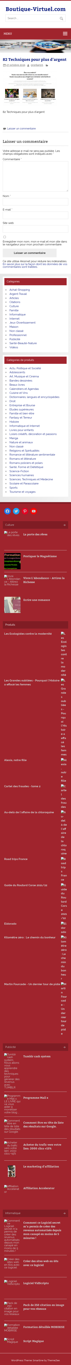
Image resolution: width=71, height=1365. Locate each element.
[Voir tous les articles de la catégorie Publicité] (64, 1047)
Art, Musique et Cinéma (24, 376)
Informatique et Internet (24, 426)
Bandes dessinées (20, 380)
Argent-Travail (18, 294)
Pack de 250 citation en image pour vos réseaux (43, 1306)
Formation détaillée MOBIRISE (43, 1327)
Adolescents (17, 372)
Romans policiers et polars (26, 463)
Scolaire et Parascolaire (24, 483)
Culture (14, 306)
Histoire (14, 421)
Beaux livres (17, 384)
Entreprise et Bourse (22, 405)
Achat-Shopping (19, 289)
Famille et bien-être (21, 413)
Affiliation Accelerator (38, 1188)
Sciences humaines (21, 475)
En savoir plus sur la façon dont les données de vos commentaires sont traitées (35, 265)
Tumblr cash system (37, 1056)
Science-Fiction (19, 471)
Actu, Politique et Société (25, 368)
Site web (8, 223)
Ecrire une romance (36, 600)
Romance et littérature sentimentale (32, 454)
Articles (14, 298)
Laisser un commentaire (21, 128)
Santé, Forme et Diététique (26, 467)
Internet (14, 318)
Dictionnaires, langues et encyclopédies (34, 397)
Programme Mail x (35, 1097)
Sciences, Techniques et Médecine (31, 479)
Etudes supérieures (21, 409)
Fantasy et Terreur (20, 417)
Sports (13, 487)
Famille (14, 310)
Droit (12, 401)
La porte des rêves (35, 534)
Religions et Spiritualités (24, 450)
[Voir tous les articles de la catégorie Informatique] (64, 1213)
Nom (7, 196)
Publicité (14, 339)
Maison (13, 326)
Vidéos (13, 347)
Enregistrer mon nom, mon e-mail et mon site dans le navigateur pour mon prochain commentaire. (35, 243)
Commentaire (12, 159)
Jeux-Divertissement (22, 322)
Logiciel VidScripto (36, 1283)
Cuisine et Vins (18, 393)
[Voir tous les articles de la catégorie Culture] (64, 525)
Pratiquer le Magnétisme (40, 556)
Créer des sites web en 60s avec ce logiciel (40, 1263)
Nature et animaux (21, 442)
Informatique (17, 314)
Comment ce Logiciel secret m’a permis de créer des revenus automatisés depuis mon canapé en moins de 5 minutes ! (42, 1230)
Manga (13, 438)
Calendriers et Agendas (24, 389)
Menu (8, 33)
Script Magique (33, 1341)
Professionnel (18, 335)
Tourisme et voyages (22, 491)
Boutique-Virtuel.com (36, 8)
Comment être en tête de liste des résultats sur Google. (43, 1124)
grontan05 (37, 65)
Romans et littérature (22, 458)
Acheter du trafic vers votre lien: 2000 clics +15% (42, 1146)
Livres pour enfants (21, 430)
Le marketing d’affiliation (41, 1166)
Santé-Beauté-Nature (23, 343)
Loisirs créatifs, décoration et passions (33, 434)
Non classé (16, 331)
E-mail (7, 209)
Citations (14, 302)
